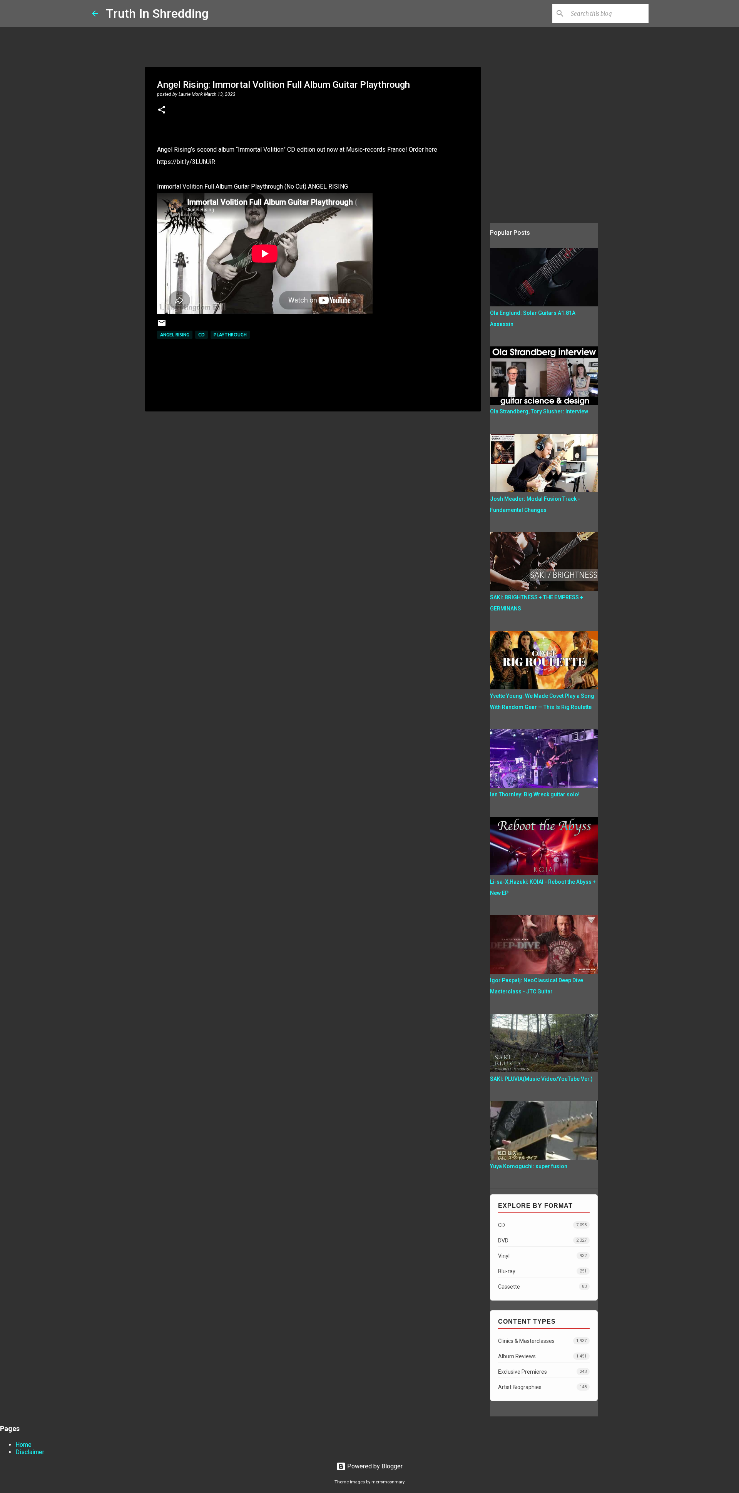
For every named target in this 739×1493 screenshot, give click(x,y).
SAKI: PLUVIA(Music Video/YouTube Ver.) (541, 1079)
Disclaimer (29, 1452)
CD (201, 334)
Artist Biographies (542, 1387)
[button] (161, 110)
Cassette (542, 1287)
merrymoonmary (388, 1482)
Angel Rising (174, 334)
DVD (542, 1240)
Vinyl (542, 1256)
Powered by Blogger (374, 1466)
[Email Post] (161, 325)
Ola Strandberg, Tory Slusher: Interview (539, 411)
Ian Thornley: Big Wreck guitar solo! (535, 794)
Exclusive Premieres (542, 1372)
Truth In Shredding (157, 13)
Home (23, 1444)
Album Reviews (542, 1356)
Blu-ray (542, 1271)
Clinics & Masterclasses (542, 1341)
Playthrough (230, 334)
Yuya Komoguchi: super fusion (528, 1166)
